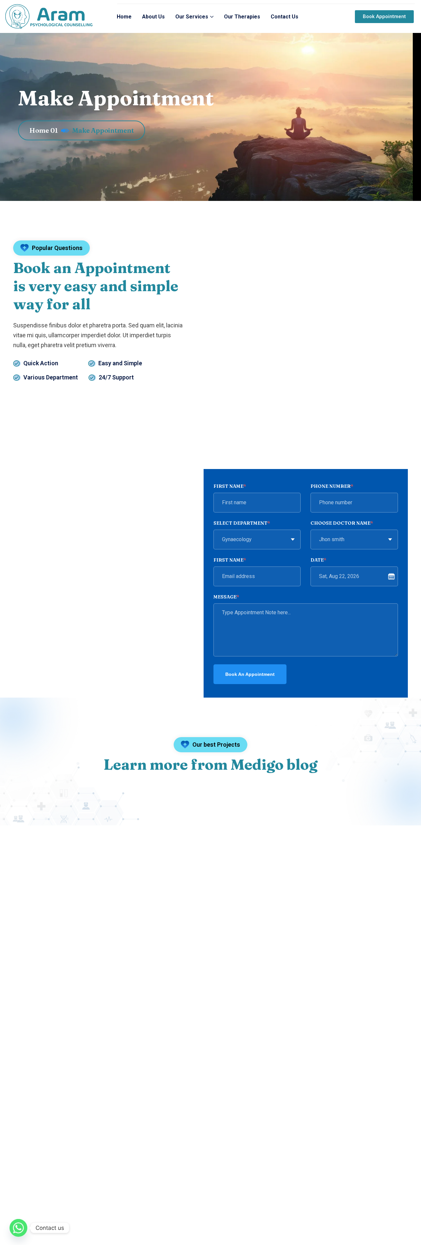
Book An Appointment (250, 674)
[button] (384, 16)
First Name (229, 486)
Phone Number (331, 486)
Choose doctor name (341, 523)
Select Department (241, 523)
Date (318, 560)
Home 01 (43, 130)
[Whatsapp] (18, 1228)
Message (226, 597)
